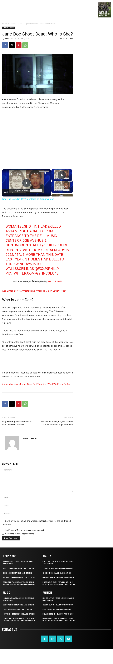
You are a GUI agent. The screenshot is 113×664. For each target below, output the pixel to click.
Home (4, 23)
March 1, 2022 (55, 281)
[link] (7, 174)
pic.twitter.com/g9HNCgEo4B (32, 273)
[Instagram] (52, 639)
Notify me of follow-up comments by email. (25, 530)
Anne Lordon (10, 39)
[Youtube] (68, 639)
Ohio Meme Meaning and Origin (17, 573)
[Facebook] (5, 45)
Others (13, 23)
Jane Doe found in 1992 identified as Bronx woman (26, 174)
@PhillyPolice (55, 245)
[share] (45, 172)
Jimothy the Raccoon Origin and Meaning (104, 14)
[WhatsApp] (25, 45)
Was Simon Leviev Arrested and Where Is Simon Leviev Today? (35, 290)
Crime (21, 23)
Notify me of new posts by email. (20, 534)
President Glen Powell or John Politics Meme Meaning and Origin (19, 583)
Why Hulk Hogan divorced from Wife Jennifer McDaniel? (17, 423)
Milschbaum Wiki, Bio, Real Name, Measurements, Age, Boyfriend (57, 423)
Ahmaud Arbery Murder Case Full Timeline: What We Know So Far (36, 384)
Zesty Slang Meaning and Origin (18, 568)
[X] (12, 45)
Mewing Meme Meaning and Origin (19, 578)
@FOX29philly (47, 269)
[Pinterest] (18, 45)
